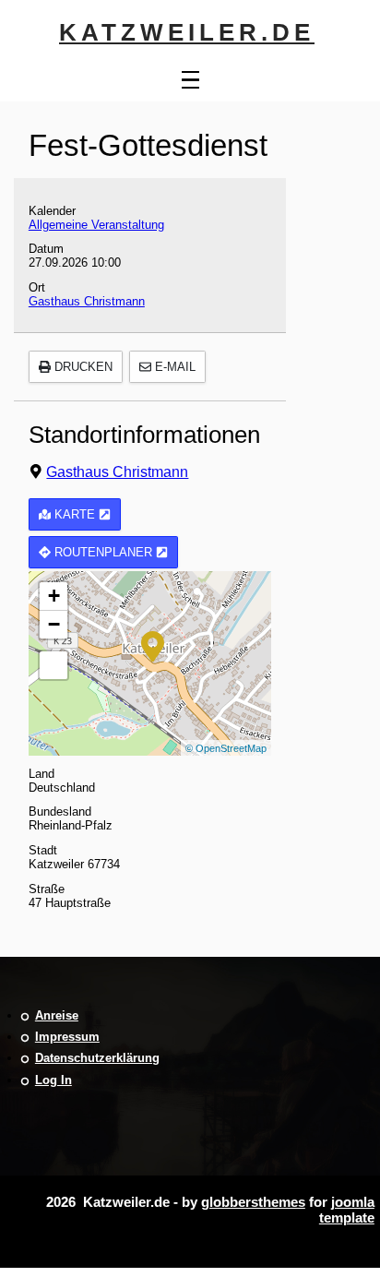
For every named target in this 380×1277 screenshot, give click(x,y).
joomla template (346, 1209)
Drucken (82, 367)
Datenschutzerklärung (97, 1058)
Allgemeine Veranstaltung (96, 225)
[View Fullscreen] (53, 665)
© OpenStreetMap (226, 748)
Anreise (56, 1015)
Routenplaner (103, 552)
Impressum (67, 1037)
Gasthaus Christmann (87, 301)
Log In (53, 1080)
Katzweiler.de (187, 32)
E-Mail (173, 367)
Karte (75, 514)
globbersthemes (253, 1202)
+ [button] (54, 595)
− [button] (54, 624)
